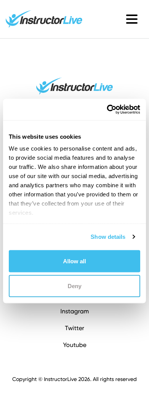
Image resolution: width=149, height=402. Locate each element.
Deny (74, 286)
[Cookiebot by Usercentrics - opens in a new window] (107, 110)
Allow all (74, 261)
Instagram (74, 311)
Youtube (74, 345)
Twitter (74, 328)
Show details (108, 236)
